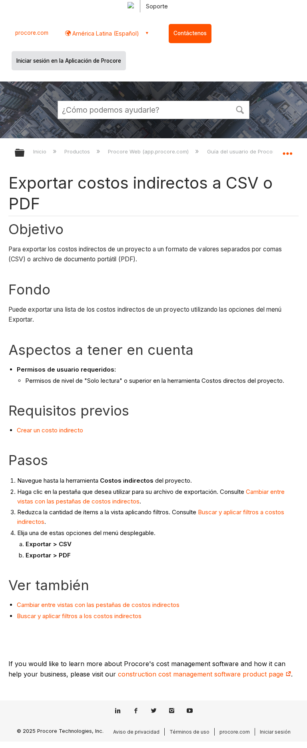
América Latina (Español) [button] (105, 33)
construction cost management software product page (201, 674)
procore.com (31, 33)
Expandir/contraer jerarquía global (24, 153)
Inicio (40, 151)
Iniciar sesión (275, 732)
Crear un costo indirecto (50, 430)
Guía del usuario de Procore (243, 151)
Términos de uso (189, 732)
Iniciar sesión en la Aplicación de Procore (68, 61)
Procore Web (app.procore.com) (149, 151)
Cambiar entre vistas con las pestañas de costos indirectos (98, 605)
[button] (239, 109)
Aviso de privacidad (136, 732)
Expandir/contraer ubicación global (287, 150)
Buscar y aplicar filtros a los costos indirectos (79, 616)
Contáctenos (190, 33)
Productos (78, 151)
